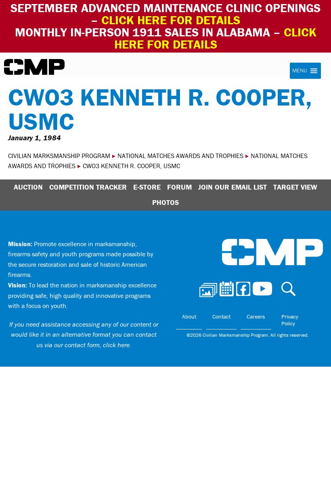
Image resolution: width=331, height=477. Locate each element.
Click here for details (170, 20)
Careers (256, 316)
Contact (221, 316)
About (189, 316)
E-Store (147, 187)
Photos (165, 202)
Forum (179, 187)
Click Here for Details (215, 38)
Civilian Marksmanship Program (34, 67)
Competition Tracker (88, 187)
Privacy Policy (289, 320)
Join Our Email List (232, 187)
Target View (295, 187)
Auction (28, 187)
